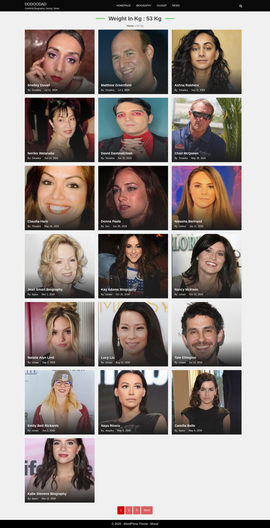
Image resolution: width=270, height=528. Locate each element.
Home (130, 25)
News (176, 5)
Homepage (123, 5)
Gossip (162, 5)
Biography (143, 5)
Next (147, 510)
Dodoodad (35, 4)
